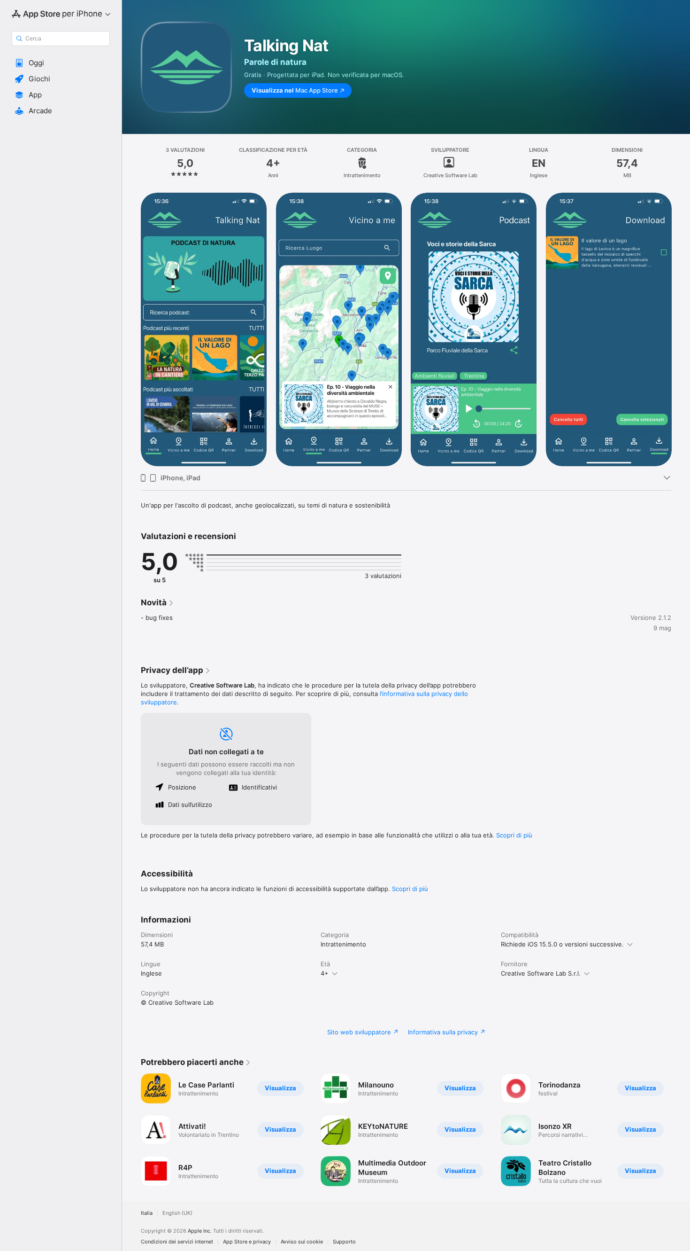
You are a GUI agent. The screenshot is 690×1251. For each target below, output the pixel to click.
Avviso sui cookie (302, 1241)
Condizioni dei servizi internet (177, 1241)
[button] (60, 63)
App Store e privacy (247, 1241)
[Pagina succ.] (680, 329)
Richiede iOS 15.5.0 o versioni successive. (562, 944)
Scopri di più (514, 835)
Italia (147, 1213)
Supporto (344, 1241)
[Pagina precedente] (131, 329)
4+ (325, 973)
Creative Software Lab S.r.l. (541, 973)
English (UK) (177, 1213)
